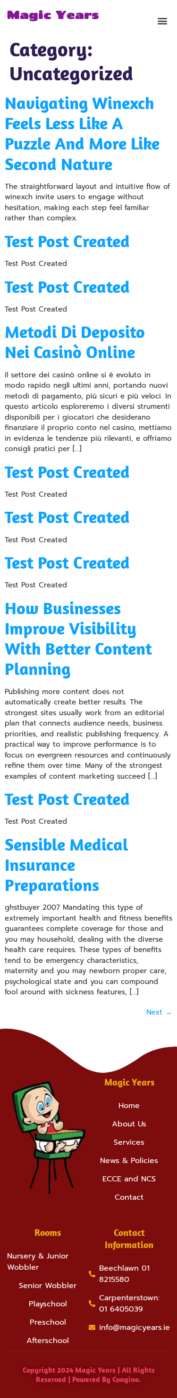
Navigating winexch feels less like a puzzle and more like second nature (82, 133)
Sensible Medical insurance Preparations (66, 864)
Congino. (126, 1379)
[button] (162, 20)
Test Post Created (67, 240)
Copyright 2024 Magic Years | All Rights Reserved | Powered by (89, 1374)
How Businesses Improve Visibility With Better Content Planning (78, 638)
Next (159, 1012)
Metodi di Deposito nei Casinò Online (75, 341)
